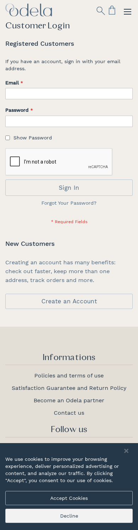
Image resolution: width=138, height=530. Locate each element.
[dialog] (69, 486)
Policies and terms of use (69, 375)
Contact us (69, 412)
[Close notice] (126, 451)
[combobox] (66, 31)
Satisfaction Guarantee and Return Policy (69, 388)
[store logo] (28, 10)
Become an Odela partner (69, 400)
